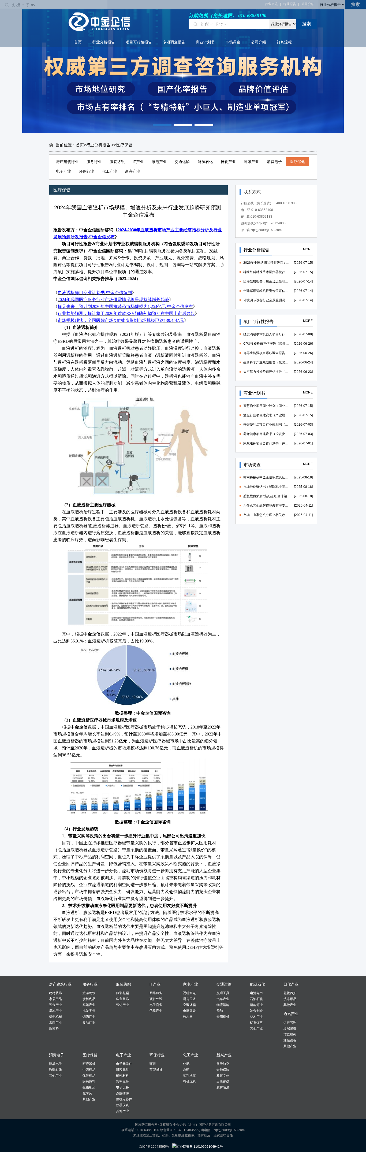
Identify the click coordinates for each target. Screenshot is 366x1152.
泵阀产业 (55, 1022)
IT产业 (138, 161)
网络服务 (156, 993)
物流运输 (222, 1005)
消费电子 (274, 161)
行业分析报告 (103, 42)
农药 (186, 1070)
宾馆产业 (89, 1005)
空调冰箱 (189, 1005)
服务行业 (94, 161)
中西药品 (89, 1070)
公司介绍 (307, 4)
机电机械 (55, 1017)
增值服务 (289, 1034)
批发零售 (89, 1011)
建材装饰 (55, 993)
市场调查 (232, 42)
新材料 (54, 1028)
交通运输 (182, 161)
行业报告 (289, 4)
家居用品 (55, 999)
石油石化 (256, 999)
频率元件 (122, 1081)
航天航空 (222, 1064)
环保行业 (86, 171)
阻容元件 (122, 1070)
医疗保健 (297, 161)
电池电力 (256, 993)
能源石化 (205, 161)
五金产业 (55, 1005)
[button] (162, 125)
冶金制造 (256, 1011)
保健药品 (89, 1075)
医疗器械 (89, 1064)
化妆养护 (289, 993)
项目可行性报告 (139, 42)
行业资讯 (271, 4)
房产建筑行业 (67, 161)
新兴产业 (132, 171)
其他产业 (256, 1028)
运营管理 (289, 1022)
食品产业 (89, 1022)
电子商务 (156, 1005)
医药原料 (89, 1081)
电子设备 (122, 1087)
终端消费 (289, 1028)
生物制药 (89, 1087)
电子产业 (63, 171)
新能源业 (256, 1005)
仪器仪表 (122, 1105)
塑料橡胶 (189, 1075)
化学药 (87, 1093)
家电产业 (159, 161)
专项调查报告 (174, 42)
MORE (308, 249)
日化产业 (228, 161)
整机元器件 (124, 1099)
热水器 (188, 1017)
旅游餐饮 (89, 993)
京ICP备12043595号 (154, 1147)
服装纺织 (117, 161)
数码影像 (55, 1070)
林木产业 (256, 1017)
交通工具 (222, 993)
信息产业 (156, 1011)
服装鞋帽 (122, 993)
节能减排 (156, 1070)
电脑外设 (189, 1011)
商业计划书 (205, 42)
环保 (153, 1064)
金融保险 (222, 1070)
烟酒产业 (89, 1017)
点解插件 (122, 1093)
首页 (78, 42)
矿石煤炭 (256, 1022)
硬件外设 (156, 999)
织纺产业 (122, 1005)
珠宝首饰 (122, 999)
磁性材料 (122, 1075)
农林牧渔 (222, 1087)
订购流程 (284, 42)
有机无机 (189, 1081)
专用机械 (222, 1017)
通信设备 (289, 1040)
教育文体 (222, 1075)
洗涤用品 (289, 999)
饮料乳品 (89, 999)
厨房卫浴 (189, 999)
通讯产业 (251, 161)
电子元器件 (124, 1064)
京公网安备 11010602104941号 (200, 1147)
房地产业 (55, 1011)
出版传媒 (222, 1081)
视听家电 (189, 993)
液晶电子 (55, 1064)
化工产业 (109, 171)
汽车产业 (222, 999)
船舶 (219, 1011)
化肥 (186, 1064)
